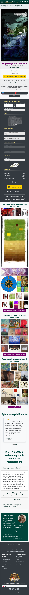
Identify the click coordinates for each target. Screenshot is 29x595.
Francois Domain (6, 7)
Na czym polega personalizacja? (12, 468)
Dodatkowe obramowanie (8, 108)
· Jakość (17, 559)
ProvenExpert (9, 438)
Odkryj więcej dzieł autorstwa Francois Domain (14, 310)
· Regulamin (4, 561)
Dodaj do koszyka (15, 187)
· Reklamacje (4, 568)
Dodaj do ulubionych (22, 93)
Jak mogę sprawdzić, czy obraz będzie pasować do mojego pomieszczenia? (13, 494)
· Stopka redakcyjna (6, 559)
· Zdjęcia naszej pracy (20, 561)
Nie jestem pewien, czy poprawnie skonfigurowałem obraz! (12, 506)
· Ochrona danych (5, 563)
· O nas (3, 570)
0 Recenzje (17, 95)
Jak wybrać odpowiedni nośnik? (11, 500)
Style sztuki (10, 5)
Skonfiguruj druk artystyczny (15, 76)
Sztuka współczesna (18, 5)
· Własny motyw (19, 556)
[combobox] (14, 110)
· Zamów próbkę (19, 564)
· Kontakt (4, 558)
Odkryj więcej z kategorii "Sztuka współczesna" (14, 354)
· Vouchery (18, 563)
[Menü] (1, 1)
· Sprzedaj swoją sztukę (20, 558)
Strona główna (4, 5)
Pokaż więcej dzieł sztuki (14, 407)
